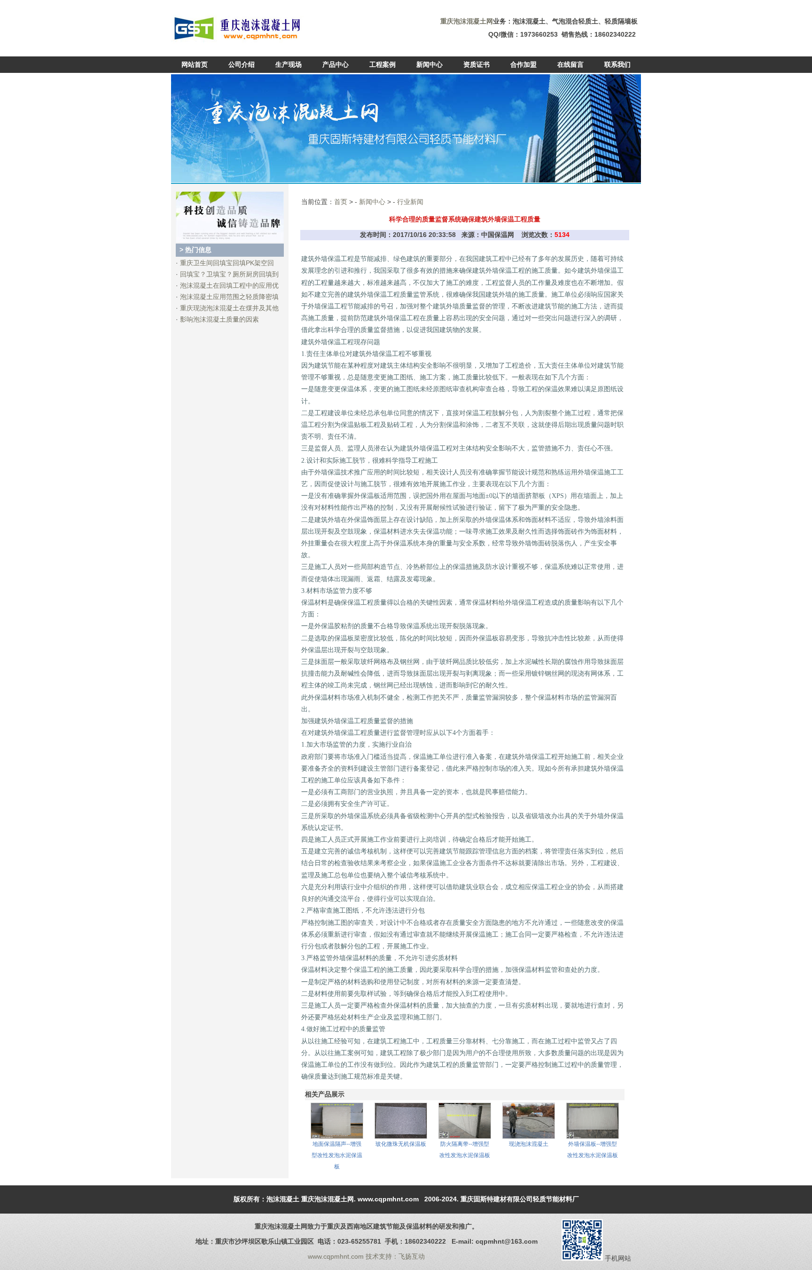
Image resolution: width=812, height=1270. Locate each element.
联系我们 (617, 64)
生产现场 (288, 64)
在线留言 (570, 64)
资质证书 (476, 64)
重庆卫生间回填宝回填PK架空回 (227, 263)
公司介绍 (241, 64)
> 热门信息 (195, 249)
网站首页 (194, 64)
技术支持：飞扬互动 (395, 1256)
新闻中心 (429, 64)
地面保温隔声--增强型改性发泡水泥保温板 (337, 1155)
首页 (340, 201)
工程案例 (382, 64)
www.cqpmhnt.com (388, 1199)
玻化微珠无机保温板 (400, 1144)
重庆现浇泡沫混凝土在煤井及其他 (229, 308)
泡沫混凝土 (282, 1199)
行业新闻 (410, 201)
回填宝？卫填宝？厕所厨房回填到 (229, 274)
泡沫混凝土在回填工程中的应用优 (229, 285)
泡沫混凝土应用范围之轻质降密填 (229, 296)
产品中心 (335, 64)
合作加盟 (523, 64)
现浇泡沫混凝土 (528, 1144)
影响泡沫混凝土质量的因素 (219, 319)
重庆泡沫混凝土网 (327, 1199)
